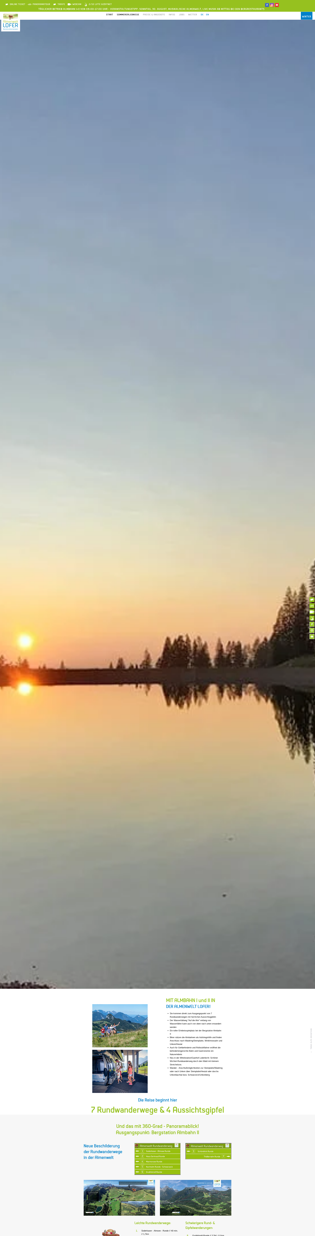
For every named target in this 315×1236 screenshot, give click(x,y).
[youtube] (277, 5)
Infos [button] (172, 14)
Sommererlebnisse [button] (128, 14)
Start (109, 14)
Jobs (182, 14)
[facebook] (267, 5)
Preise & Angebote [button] (154, 14)
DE (202, 14)
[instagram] (272, 5)
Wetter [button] (192, 14)
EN (207, 14)
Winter (306, 16)
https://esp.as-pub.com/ (181, 1078)
